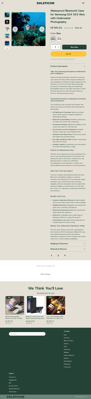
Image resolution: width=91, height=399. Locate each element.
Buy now (74, 47)
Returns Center (13, 386)
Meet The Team (68, 340)
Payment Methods (14, 389)
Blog (65, 335)
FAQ (10, 383)
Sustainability (68, 361)
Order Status (12, 391)
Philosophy (67, 364)
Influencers (67, 349)
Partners (66, 358)
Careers (66, 343)
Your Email (14, 334)
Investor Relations (69, 355)
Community (67, 367)
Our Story (67, 338)
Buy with (68, 54)
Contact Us (12, 377)
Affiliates (66, 352)
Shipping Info (13, 380)
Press (65, 346)
